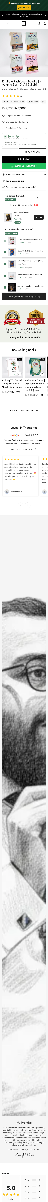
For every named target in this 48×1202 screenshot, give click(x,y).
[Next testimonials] (27, 505)
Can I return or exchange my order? (21, 187)
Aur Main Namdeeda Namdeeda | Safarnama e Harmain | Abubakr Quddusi (31, 286)
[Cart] (45, 23)
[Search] (8, 23)
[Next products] (43, 198)
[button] (33, 1180)
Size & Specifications (15, 180)
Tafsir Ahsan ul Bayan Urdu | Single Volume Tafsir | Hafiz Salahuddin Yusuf (31, 260)
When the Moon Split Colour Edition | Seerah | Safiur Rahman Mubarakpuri (31, 274)
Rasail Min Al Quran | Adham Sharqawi (23, 212)
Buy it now (24, 159)
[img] (10, 96)
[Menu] (3, 23)
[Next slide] (45, 15)
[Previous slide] (3, 15)
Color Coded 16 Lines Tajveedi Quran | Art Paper (31, 251)
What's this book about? (16, 174)
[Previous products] (37, 198)
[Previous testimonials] (20, 505)
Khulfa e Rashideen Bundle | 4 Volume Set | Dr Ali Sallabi (31, 239)
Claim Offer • (24, 296)
